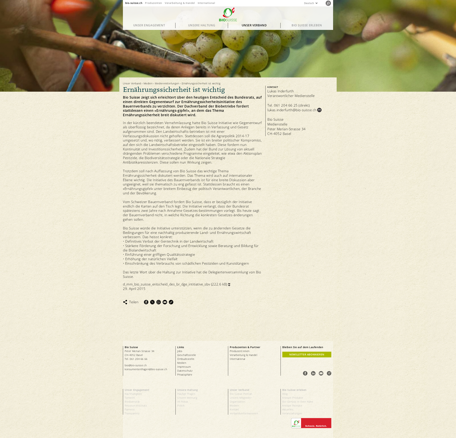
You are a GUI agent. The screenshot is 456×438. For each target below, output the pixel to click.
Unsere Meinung (187, 397)
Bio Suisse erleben (307, 25)
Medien (148, 83)
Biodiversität (132, 401)
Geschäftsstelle (186, 355)
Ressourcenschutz (136, 405)
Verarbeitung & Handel (180, 3)
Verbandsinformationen (244, 413)
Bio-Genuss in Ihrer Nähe (297, 401)
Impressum (184, 366)
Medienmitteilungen (167, 83)
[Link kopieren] (171, 302)
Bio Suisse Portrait (241, 393)
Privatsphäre (184, 374)
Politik (181, 405)
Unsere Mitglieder (241, 397)
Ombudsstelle (185, 359)
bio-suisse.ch (133, 3)
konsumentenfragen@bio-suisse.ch (146, 369)
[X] (152, 302)
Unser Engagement (149, 25)
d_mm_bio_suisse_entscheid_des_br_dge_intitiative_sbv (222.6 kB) (175, 284)
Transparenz (132, 413)
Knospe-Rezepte (292, 405)
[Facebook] (146, 302)
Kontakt (234, 409)
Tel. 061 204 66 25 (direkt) (288, 105)
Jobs (179, 351)
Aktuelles (287, 409)
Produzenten (153, 3)
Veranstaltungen (292, 413)
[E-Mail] (165, 302)
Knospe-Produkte (292, 397)
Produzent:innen (240, 351)
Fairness (130, 409)
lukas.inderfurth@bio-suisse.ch (292, 110)
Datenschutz (185, 370)
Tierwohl (130, 397)
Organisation (237, 401)
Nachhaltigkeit (133, 393)
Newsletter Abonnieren (306, 354)
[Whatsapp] (158, 302)
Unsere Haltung (201, 25)
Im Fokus (182, 401)
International (206, 3)
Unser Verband (254, 25)
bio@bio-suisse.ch (136, 365)
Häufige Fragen (186, 393)
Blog (284, 393)
